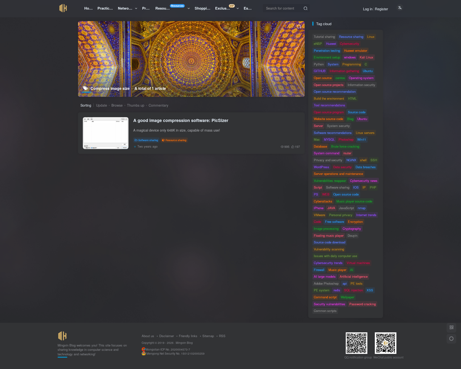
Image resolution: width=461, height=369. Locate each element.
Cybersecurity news (363, 180)
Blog (350, 118)
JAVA (331, 208)
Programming (351, 64)
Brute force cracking (345, 146)
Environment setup (327, 57)
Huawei (331, 43)
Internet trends (366, 215)
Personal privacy (340, 215)
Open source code (346, 194)
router (347, 153)
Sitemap (208, 336)
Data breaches (366, 167)
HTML (352, 98)
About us (148, 336)
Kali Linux (366, 57)
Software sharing (148, 140)
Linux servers (365, 132)
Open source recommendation (335, 91)
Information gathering (344, 71)
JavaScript (346, 208)
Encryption (355, 221)
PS (316, 194)
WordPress (321, 167)
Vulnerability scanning (329, 249)
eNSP (318, 43)
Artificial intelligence (354, 276)
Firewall (319, 269)
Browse (117, 105)
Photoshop (346, 139)
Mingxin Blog (184, 343)
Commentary (158, 105)
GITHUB (320, 71)
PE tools (357, 283)
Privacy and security (328, 160)
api (345, 283)
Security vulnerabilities (329, 304)
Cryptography (352, 228)
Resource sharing (175, 140)
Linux (371, 36)
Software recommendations (333, 132)
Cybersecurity (349, 43)
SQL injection (353, 290)
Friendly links (188, 336)
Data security (342, 167)
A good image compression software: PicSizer (180, 120)
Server (318, 125)
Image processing (326, 228)
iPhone (318, 208)
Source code (356, 112)
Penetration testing (327, 50)
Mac (317, 139)
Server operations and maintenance (338, 173)
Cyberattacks (323, 201)
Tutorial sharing (324, 36)
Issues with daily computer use (335, 256)
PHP (373, 187)
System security (338, 125)
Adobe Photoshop (326, 283)
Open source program (329, 112)
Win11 (361, 139)
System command (326, 153)
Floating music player (329, 235)
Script (318, 187)
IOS (356, 187)
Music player (337, 269)
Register (381, 8)
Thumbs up (135, 105)
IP (364, 187)
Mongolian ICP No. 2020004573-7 (168, 349)
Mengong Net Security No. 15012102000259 (175, 353)
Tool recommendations (329, 105)
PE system (321, 290)
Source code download (329, 242)
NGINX (351, 160)
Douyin (352, 235)
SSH (373, 160)
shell (363, 160)
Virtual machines (358, 262)
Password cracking (362, 304)
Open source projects (329, 84)
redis (337, 290)
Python (319, 64)
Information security (361, 84)
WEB (325, 194)
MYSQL (329, 139)
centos (340, 77)
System (333, 64)
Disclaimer (166, 336)
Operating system (361, 77)
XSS (370, 290)
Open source (323, 77)
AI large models (325, 276)
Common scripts (325, 310)
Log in (367, 8)
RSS (222, 336)
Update (101, 105)
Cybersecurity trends (328, 262)
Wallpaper (347, 297)
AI (351, 269)
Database (320, 146)
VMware (319, 215)
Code (317, 221)
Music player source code (354, 201)
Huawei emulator (355, 50)
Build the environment (329, 98)
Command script (325, 297)
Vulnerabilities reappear (330, 180)
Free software (334, 221)
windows (350, 57)
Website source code (328, 118)
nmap (361, 208)
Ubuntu (368, 71)
